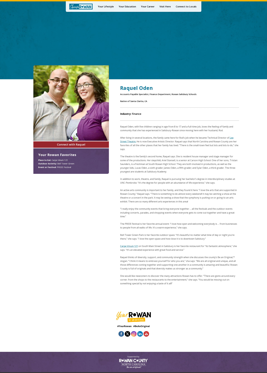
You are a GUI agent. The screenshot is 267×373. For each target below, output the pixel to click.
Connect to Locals (186, 6)
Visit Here (165, 6)
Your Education (127, 6)
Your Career (147, 6)
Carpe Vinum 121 (129, 246)
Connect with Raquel (71, 144)
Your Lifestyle (106, 6)
